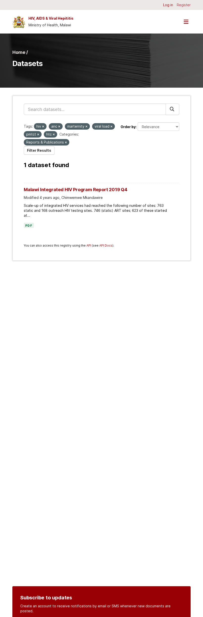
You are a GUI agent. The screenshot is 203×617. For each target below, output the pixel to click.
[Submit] (172, 109)
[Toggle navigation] (185, 21)
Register (184, 5)
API (88, 245)
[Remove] (43, 126)
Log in (168, 5)
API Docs (105, 245)
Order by (128, 127)
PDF (28, 225)
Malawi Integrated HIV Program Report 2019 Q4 (75, 189)
